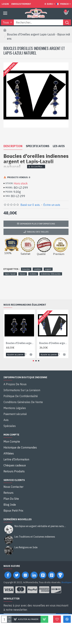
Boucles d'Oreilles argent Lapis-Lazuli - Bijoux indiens (20, 343)
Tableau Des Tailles (38, 231)
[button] (33, 360)
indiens (33, 273)
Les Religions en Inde (26, 547)
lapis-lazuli (10, 273)
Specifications (37, 146)
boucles (26, 269)
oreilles (37, 269)
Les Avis (59, 146)
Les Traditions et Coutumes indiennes (35, 536)
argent (48, 269)
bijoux (23, 273)
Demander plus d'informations (37, 223)
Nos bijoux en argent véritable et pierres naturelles (40, 526)
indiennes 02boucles (51, 273)
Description (12, 146)
